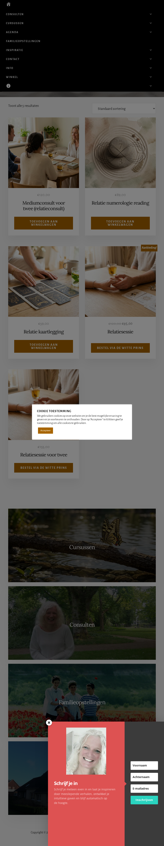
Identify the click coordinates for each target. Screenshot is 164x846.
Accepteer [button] (45, 430)
